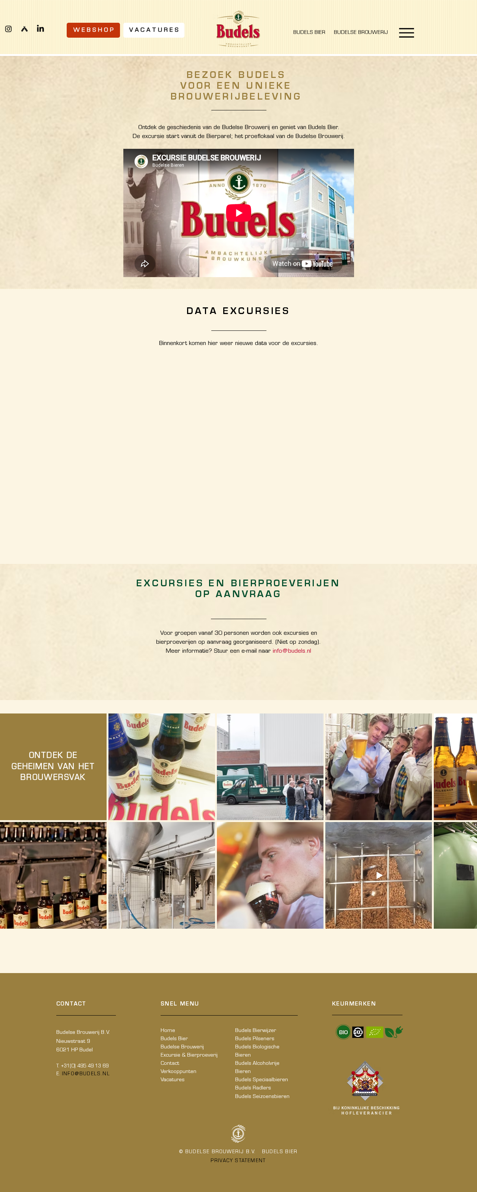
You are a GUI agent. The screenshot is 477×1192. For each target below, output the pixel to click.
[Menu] (406, 32)
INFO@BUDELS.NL (86, 1074)
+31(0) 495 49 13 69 (84, 1066)
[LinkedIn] (40, 29)
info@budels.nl (292, 651)
